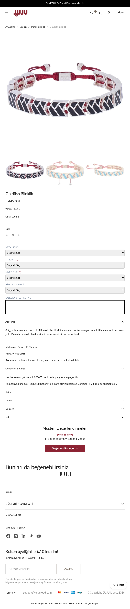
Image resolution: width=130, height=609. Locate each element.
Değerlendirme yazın (65, 448)
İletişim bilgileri (91, 603)
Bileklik (23, 26)
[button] (100, 13)
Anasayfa (10, 26)
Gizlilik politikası (59, 603)
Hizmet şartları (76, 603)
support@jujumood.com (37, 592)
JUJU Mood (110, 592)
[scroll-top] (122, 601)
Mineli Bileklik (38, 26)
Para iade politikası (40, 603)
